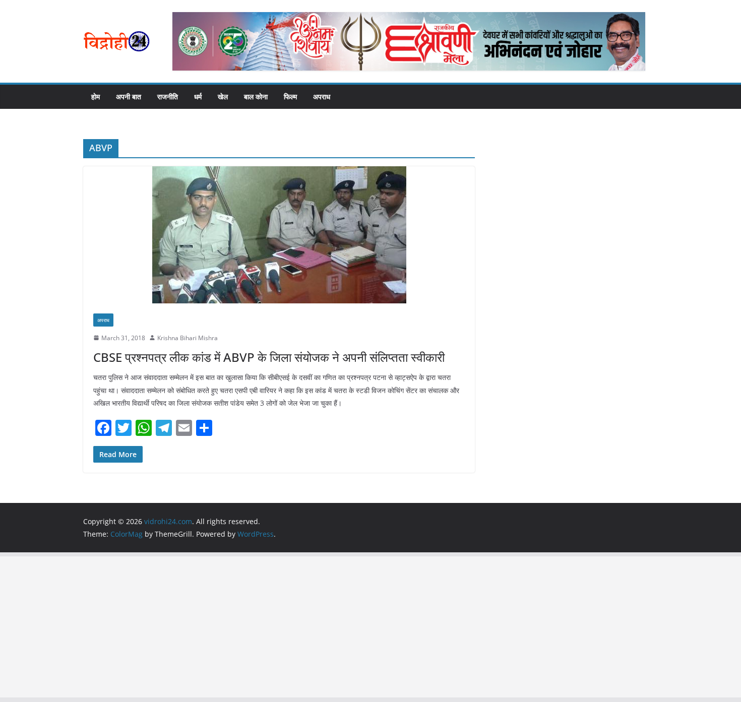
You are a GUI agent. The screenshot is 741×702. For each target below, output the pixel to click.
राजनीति (167, 96)
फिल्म (290, 96)
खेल (223, 96)
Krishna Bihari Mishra (187, 338)
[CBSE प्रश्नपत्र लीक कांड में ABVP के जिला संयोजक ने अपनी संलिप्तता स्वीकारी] (279, 234)
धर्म (198, 96)
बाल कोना (256, 96)
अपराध (321, 96)
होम (95, 96)
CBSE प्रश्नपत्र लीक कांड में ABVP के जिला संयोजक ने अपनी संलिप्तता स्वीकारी (269, 357)
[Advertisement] (302, 626)
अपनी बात (128, 96)
